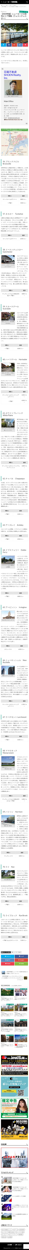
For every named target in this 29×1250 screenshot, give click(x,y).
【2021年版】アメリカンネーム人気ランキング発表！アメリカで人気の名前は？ (20, 1179)
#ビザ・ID (16, 1229)
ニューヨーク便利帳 (13, 1248)
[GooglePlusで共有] (14, 44)
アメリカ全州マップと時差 (19, 1196)
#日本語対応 (21, 1229)
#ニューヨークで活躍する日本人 (8, 1232)
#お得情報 (10, 1237)
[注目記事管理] (14, 1168)
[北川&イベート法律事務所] (14, 1074)
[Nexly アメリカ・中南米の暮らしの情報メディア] (14, 1095)
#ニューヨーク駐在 (20, 1232)
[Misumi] (14, 1138)
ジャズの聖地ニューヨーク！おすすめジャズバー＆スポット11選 (20, 1206)
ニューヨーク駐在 (17, 952)
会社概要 (9, 1244)
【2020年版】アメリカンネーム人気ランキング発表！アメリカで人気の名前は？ (20, 1188)
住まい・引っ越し (6, 952)
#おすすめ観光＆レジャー (7, 1229)
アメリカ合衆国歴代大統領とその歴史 (20, 1215)
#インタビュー (4, 1234)
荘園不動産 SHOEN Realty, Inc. (12, 75)
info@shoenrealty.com (14, 118)
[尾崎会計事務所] (14, 1117)
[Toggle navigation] (27, 2)
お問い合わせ (18, 1244)
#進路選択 (21, 1234)
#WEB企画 (4, 1237)
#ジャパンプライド (13, 1234)
